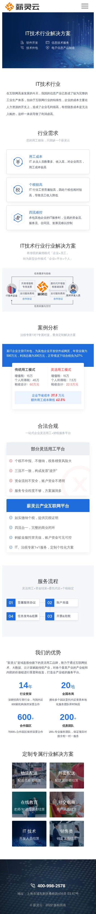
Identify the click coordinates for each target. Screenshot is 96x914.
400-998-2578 (48, 885)
